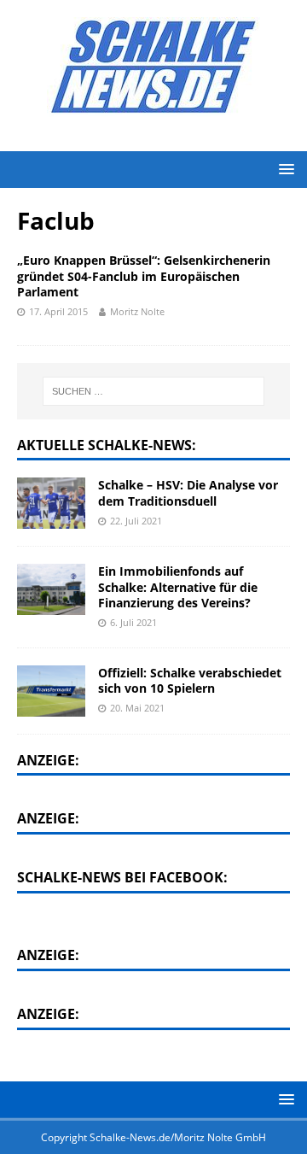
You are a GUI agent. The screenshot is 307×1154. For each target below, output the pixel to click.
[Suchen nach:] (153, 391)
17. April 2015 (58, 311)
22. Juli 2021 (136, 520)
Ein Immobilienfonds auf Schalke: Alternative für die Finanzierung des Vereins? (178, 586)
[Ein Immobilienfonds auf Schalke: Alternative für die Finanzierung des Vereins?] (51, 589)
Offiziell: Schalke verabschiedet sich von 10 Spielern (189, 680)
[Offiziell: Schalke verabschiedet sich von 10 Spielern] (51, 691)
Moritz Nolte (137, 311)
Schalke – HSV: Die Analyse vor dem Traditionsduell (188, 492)
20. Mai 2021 (137, 707)
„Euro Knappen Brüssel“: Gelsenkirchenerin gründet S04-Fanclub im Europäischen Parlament (143, 275)
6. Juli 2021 (133, 622)
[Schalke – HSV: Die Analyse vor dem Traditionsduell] (51, 503)
